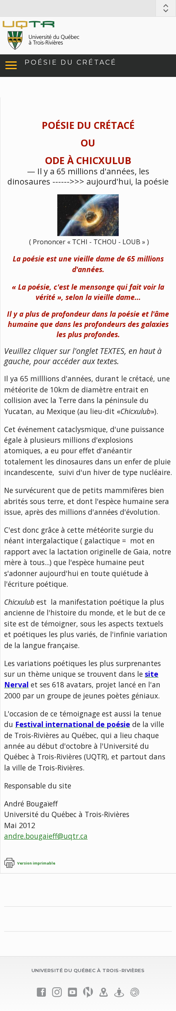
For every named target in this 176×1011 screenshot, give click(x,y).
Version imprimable (36, 863)
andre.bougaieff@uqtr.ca (46, 836)
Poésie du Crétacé (71, 62)
